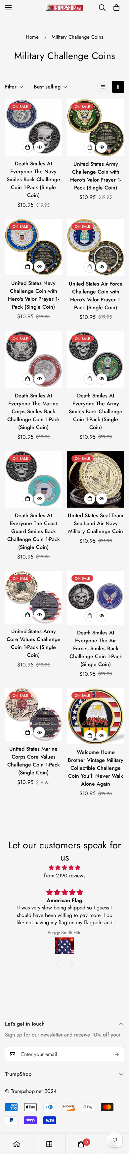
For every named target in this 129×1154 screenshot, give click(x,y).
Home (32, 37)
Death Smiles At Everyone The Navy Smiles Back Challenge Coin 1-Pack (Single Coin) (33, 179)
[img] (64, 868)
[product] (17, 1144)
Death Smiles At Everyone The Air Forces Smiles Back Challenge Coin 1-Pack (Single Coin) (95, 648)
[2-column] (118, 87)
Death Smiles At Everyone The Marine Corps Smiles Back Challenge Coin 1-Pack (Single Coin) (33, 411)
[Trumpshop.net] (64, 7)
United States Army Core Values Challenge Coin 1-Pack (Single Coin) (34, 643)
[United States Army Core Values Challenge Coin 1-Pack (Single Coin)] (33, 597)
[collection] (49, 1144)
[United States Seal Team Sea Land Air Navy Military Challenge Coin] (95, 479)
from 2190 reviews (64, 875)
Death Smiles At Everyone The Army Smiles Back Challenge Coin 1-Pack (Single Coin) (95, 411)
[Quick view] (39, 147)
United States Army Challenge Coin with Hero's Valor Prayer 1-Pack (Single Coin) (95, 175)
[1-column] (103, 87)
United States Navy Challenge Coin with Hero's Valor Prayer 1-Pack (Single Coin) (33, 295)
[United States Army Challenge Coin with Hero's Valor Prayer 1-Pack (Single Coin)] (95, 127)
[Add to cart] (27, 147)
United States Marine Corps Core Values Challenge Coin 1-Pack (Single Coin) (33, 760)
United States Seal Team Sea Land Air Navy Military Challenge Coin (95, 523)
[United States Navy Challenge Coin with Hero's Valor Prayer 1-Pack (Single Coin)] (33, 247)
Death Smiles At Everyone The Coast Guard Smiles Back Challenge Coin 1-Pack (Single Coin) (33, 531)
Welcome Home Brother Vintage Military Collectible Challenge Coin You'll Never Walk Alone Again (95, 768)
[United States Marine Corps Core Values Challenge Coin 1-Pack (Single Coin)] (33, 714)
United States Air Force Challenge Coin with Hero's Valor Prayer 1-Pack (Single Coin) (96, 295)
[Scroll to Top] (117, 1119)
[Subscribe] (116, 1054)
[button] (116, 7)
